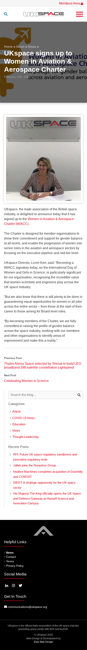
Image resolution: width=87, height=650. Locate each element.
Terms (10, 561)
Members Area (70, 3)
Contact (11, 556)
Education (18, 424)
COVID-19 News (23, 418)
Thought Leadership (25, 436)
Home (8, 46)
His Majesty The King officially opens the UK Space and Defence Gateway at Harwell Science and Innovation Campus (47, 498)
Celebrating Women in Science (26, 381)
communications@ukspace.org (27, 606)
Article (16, 411)
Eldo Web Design (43, 641)
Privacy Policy (15, 565)
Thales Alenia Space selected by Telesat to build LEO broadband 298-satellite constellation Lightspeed (42, 365)
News (20, 46)
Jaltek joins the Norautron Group (34, 465)
